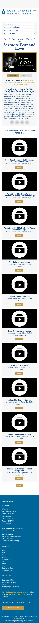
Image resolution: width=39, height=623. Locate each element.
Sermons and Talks (8, 580)
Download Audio (22, 85)
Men (3, 553)
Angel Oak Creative (26, 621)
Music (4, 563)
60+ (3, 561)
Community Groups (8, 568)
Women (4, 557)
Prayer (4, 566)
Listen (27, 75)
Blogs (4, 584)
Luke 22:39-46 (28, 80)
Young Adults (6, 559)
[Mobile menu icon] (34, 11)
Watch (14, 75)
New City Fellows (7, 570)
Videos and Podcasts (9, 582)
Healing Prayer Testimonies (10, 586)
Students (5, 555)
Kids (3, 550)
